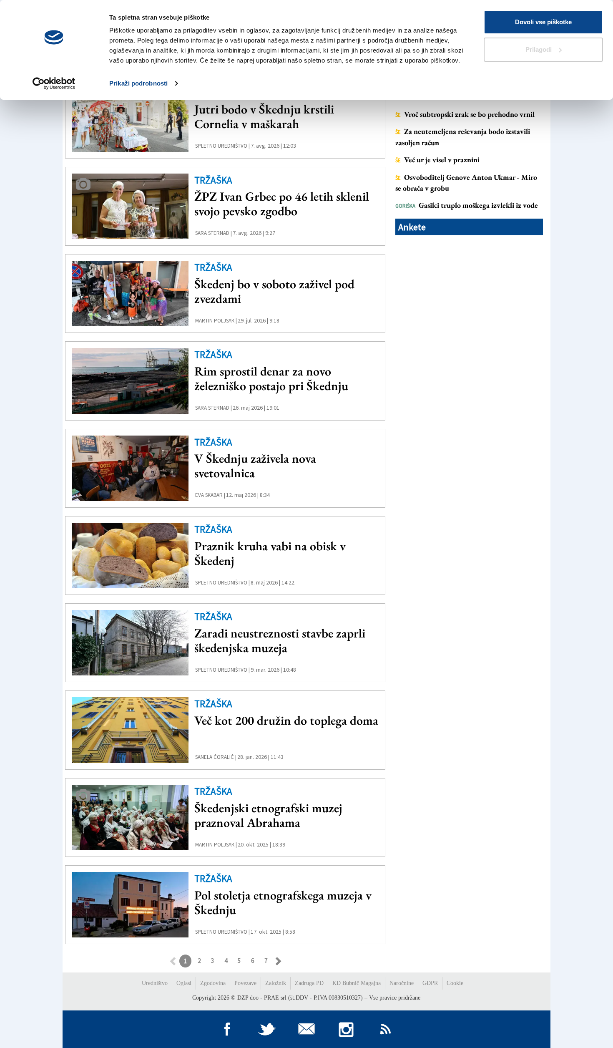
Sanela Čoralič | (215, 757)
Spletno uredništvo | (222, 145)
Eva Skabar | (210, 495)
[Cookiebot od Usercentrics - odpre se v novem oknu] (54, 83)
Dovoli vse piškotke (543, 21)
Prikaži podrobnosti (138, 83)
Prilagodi (538, 49)
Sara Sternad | (213, 233)
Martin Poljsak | (216, 320)
